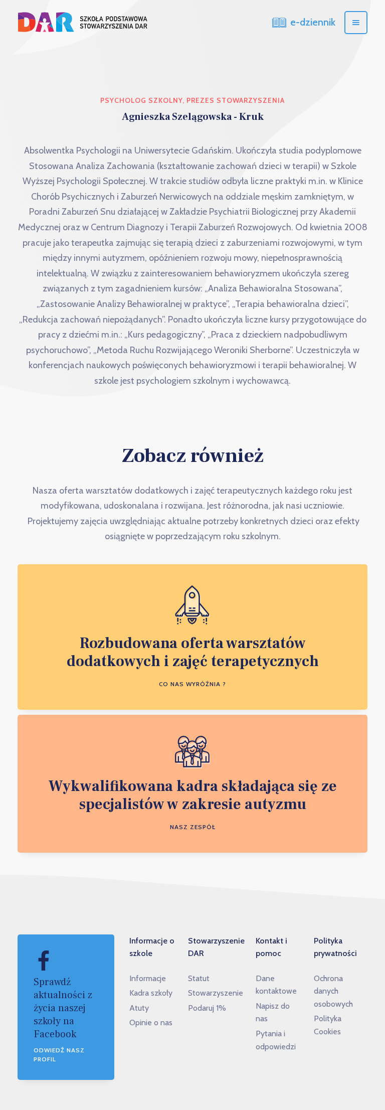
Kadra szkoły (150, 993)
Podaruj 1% (207, 1008)
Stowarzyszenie (215, 993)
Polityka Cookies (327, 1025)
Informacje (147, 978)
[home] (83, 22)
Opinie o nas (150, 1022)
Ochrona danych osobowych (333, 991)
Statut (199, 978)
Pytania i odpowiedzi (276, 1040)
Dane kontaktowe (276, 985)
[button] (355, 22)
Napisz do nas (273, 1012)
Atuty (139, 1008)
